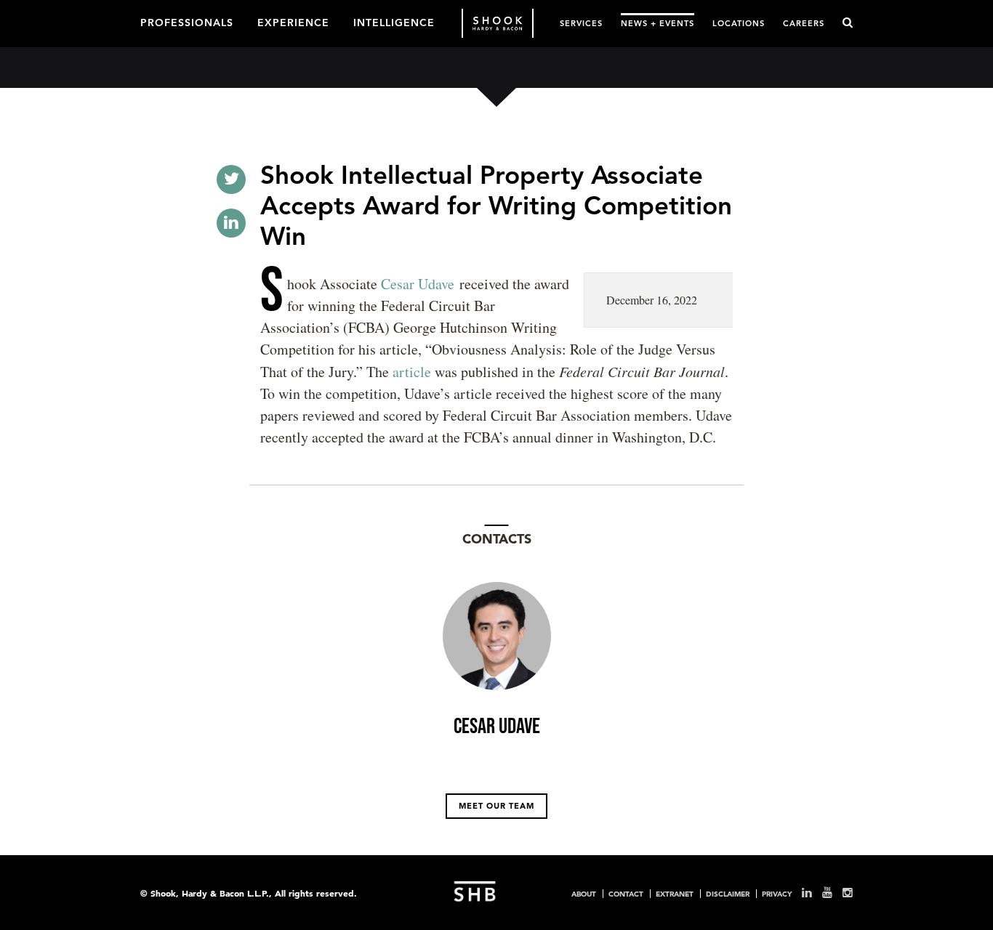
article (412, 371)
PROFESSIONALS (186, 22)
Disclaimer (727, 893)
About (583, 893)
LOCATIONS (738, 23)
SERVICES (581, 23)
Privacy (777, 893)
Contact (625, 893)
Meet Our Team (496, 806)
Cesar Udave (415, 284)
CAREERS (803, 23)
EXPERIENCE (293, 22)
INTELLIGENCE (394, 22)
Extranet (675, 893)
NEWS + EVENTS (657, 23)
